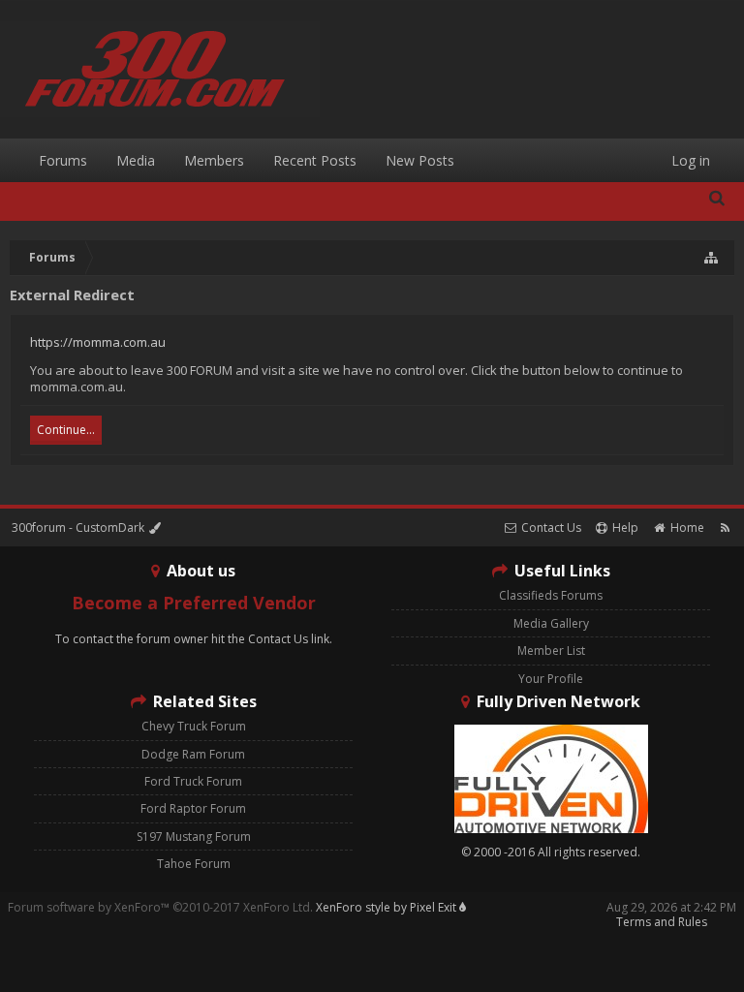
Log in (690, 160)
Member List (551, 650)
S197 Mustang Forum (194, 836)
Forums (63, 160)
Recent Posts (314, 160)
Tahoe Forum (194, 863)
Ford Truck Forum (193, 781)
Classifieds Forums (551, 595)
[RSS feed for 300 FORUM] (725, 527)
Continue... (66, 429)
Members (214, 160)
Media (135, 160)
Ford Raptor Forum (193, 808)
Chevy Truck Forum (193, 726)
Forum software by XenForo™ (160, 907)
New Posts (420, 160)
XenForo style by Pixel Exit (387, 907)
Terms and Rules (661, 922)
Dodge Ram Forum (193, 754)
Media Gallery (551, 623)
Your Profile (550, 678)
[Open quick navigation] (712, 257)
